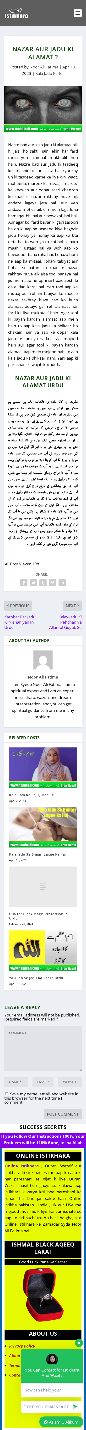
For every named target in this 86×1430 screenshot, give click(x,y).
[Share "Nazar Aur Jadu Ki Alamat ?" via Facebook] (24, 582)
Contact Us (19, 1375)
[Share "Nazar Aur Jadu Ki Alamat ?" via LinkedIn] (62, 582)
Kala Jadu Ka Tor (49, 73)
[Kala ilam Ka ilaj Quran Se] (43, 767)
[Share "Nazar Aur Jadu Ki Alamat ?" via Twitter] (33, 582)
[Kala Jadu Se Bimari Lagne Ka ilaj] (43, 827)
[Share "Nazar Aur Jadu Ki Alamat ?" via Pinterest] (52, 582)
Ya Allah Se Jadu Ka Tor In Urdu (36, 978)
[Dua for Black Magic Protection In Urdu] (43, 887)
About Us (17, 1355)
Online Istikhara (22, 1166)
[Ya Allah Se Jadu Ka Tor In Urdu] (43, 950)
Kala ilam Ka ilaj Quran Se (31, 795)
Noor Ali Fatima (44, 67)
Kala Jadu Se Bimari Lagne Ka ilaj (37, 854)
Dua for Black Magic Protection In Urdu (38, 916)
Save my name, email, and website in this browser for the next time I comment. (41, 1098)
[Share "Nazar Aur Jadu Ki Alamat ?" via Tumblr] (43, 582)
